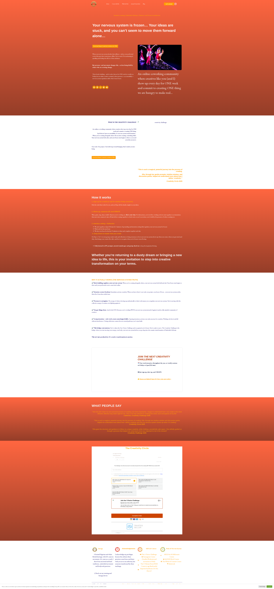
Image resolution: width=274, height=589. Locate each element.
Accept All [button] (269, 586)
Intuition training (119, 15)
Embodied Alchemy (132, 15)
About (107, 4)
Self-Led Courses (151, 549)
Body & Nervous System (173, 549)
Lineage (100, 549)
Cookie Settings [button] (262, 586)
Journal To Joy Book (135, 4)
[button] (94, 87)
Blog (144, 4)
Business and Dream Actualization (149, 15)
